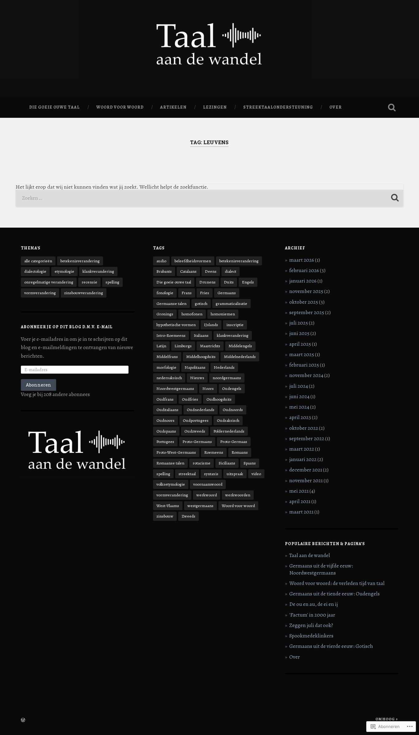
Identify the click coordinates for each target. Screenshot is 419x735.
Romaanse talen (170, 463)
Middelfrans (167, 357)
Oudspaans (166, 431)
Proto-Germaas (233, 441)
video (256, 474)
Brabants (164, 271)
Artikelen (173, 107)
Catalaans (188, 271)
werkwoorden (237, 495)
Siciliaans (227, 463)
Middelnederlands (240, 357)
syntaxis (211, 474)
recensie (89, 282)
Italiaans (201, 335)
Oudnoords (233, 410)
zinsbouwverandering (83, 293)
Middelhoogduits (201, 357)
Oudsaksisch (228, 420)
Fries (204, 293)
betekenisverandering (80, 261)
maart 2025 (301, 354)
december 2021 (305, 469)
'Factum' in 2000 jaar (312, 614)
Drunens (207, 282)
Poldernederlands (228, 431)
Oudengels (231, 388)
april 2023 (300, 417)
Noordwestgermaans (175, 388)
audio (161, 261)
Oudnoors (165, 420)
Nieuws (197, 378)
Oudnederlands (200, 410)
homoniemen (223, 314)
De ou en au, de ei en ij (313, 604)
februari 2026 (304, 270)
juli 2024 (298, 386)
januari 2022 (303, 459)
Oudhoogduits (219, 399)
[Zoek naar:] (210, 198)
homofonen (192, 314)
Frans (187, 293)
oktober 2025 (303, 302)
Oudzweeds (194, 431)
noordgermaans (227, 378)
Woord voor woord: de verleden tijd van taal (337, 583)
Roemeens (213, 452)
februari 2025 (304, 364)
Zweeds (188, 516)
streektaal (187, 474)
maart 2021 (301, 511)
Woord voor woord (120, 107)
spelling (112, 282)
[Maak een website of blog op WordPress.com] (23, 720)
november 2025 (306, 291)
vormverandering (40, 293)
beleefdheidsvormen (193, 261)
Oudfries (190, 399)
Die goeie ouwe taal (54, 107)
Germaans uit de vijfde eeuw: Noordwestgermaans (321, 569)
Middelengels (240, 346)
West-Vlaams (167, 506)
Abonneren (38, 385)
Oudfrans (165, 399)
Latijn (161, 346)
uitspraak (235, 474)
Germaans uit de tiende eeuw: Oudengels (334, 593)
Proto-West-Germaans (176, 452)
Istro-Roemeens (171, 335)
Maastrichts (210, 346)
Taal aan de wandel (309, 555)
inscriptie (235, 325)
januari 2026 (303, 280)
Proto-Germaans (197, 441)
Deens (211, 271)
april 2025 (300, 344)
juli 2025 (298, 322)
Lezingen (215, 107)
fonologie (164, 293)
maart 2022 (301, 448)
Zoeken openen (392, 107)
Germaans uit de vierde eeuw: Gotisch (331, 646)
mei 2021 (299, 490)
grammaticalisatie (231, 303)
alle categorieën (38, 261)
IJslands (211, 325)
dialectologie (35, 271)
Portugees (165, 441)
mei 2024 (299, 406)
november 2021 (306, 480)
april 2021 (299, 501)
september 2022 (306, 438)
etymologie (64, 271)
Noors (208, 388)
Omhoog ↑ (386, 719)
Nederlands (224, 367)
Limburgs (183, 346)
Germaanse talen (171, 303)
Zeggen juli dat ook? (311, 625)
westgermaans (200, 506)
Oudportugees (196, 420)
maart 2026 (301, 260)
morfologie (166, 367)
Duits (229, 282)
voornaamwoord (207, 484)
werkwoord (206, 495)
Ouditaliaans (167, 410)
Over (335, 107)
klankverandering (98, 271)
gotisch (201, 303)
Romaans (240, 452)
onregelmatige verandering (48, 282)
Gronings (164, 314)
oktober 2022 (303, 428)
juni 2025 (299, 333)
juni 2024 (299, 396)
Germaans (226, 293)
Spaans (250, 463)
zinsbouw (164, 516)
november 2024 (306, 375)
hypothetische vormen (176, 325)
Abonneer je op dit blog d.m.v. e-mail (67, 327)
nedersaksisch (169, 378)
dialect (230, 271)
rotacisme (201, 463)
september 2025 (306, 312)
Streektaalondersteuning (278, 107)
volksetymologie (170, 484)
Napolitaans (195, 367)
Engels (248, 282)
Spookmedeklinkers (311, 635)
